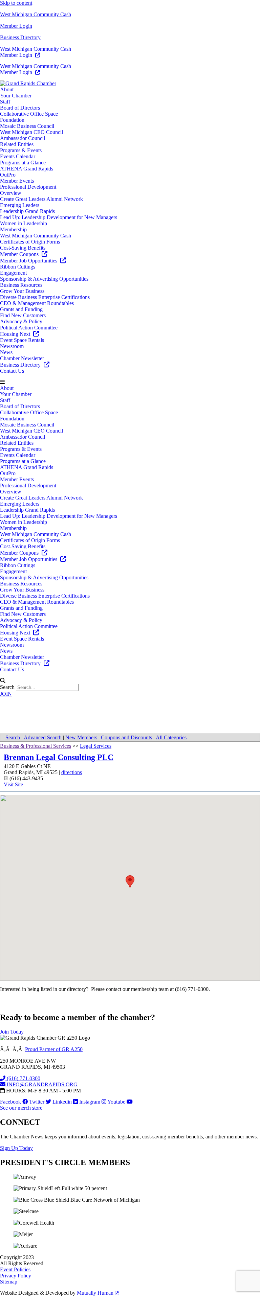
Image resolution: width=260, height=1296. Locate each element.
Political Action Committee (29, 327)
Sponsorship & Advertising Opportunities (44, 279)
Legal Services (95, 746)
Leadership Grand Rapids (27, 211)
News (6, 352)
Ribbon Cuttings (17, 267)
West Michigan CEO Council (31, 132)
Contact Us (12, 371)
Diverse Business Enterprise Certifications (45, 297)
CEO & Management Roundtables (37, 303)
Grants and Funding (21, 309)
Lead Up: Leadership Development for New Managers (58, 217)
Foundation (12, 120)
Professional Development (28, 187)
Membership (13, 229)
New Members (81, 737)
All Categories (171, 737)
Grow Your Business (22, 291)
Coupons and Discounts (126, 737)
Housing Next (15, 334)
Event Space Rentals (22, 340)
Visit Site (13, 784)
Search (7, 687)
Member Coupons (20, 254)
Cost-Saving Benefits (22, 248)
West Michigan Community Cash (35, 14)
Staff (5, 102)
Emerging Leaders (19, 205)
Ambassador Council (22, 138)
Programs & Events (21, 150)
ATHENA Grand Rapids (26, 168)
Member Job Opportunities (29, 260)
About (7, 89)
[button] (130, 382)
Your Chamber (15, 95)
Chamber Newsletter (22, 358)
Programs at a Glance (23, 162)
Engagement (13, 273)
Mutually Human (96, 1293)
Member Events (17, 181)
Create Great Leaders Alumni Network (41, 199)
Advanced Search (43, 737)
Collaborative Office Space (29, 114)
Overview (10, 193)
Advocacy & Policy (21, 321)
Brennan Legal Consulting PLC (58, 757)
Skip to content (16, 3)
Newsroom (12, 346)
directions (71, 772)
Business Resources (21, 285)
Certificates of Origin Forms (30, 242)
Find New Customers (23, 315)
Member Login (16, 26)
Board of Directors (20, 108)
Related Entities (17, 144)
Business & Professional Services (35, 746)
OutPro (8, 175)
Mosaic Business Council (27, 126)
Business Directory (20, 37)
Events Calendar (17, 156)
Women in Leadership (23, 223)
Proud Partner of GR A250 (54, 1049)
